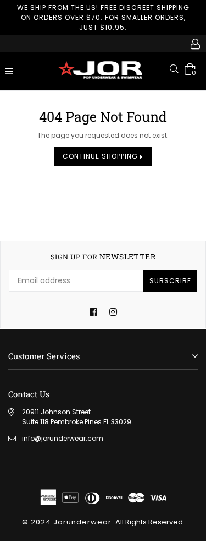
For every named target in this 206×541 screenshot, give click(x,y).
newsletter (103, 257)
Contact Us (28, 393)
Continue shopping (101, 156)
